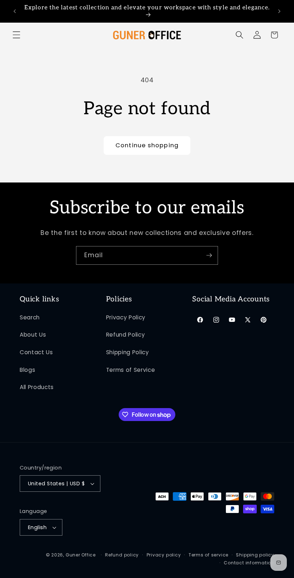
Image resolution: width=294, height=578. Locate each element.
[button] (16, 34)
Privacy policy (164, 555)
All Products (37, 387)
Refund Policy (125, 334)
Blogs (27, 370)
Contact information (249, 563)
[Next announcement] (279, 11)
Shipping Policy (127, 352)
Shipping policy (255, 555)
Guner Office (81, 555)
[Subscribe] (209, 255)
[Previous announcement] (15, 11)
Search (30, 317)
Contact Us (36, 352)
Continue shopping (147, 145)
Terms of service (208, 555)
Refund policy (122, 555)
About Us (33, 334)
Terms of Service (130, 370)
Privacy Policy (126, 317)
